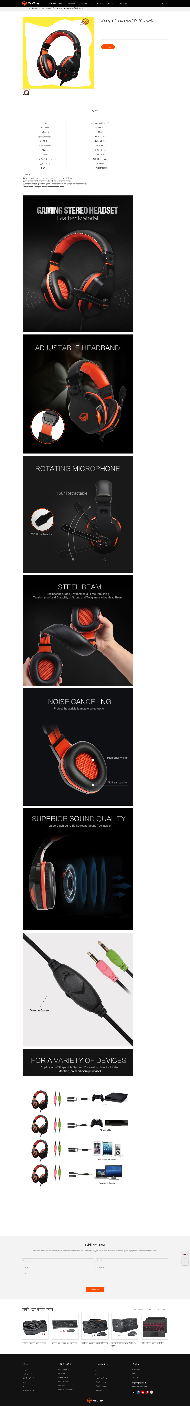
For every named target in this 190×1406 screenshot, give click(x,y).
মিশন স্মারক (61, 1385)
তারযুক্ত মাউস (99, 1390)
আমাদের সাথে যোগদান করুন (65, 1389)
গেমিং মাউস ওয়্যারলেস (101, 1386)
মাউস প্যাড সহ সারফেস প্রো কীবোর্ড (153, 1343)
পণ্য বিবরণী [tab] (95, 111)
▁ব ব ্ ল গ (135, 1377)
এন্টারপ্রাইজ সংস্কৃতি (63, 1377)
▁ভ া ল (24, 1382)
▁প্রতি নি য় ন (149, 1309)
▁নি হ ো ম (25, 1370)
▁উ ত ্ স (25, 1386)
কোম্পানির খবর (136, 1370)
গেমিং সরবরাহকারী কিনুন (49, 8)
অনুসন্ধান (108, 47)
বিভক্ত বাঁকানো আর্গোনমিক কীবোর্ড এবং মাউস (123, 1344)
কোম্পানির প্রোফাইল (63, 1370)
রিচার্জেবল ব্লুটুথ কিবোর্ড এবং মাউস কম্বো (64, 1343)
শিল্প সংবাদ (134, 1374)
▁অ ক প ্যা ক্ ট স (28, 1390)
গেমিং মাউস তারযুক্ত (100, 1382)
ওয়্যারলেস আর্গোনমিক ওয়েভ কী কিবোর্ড (34, 1343)
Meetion (25, 8)
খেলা (96, 1370)
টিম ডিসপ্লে (61, 1374)
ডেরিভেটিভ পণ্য (35, 8)
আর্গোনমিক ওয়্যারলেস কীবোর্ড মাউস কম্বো (94, 1343)
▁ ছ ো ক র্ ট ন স (137, 1309)
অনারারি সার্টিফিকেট (63, 1381)
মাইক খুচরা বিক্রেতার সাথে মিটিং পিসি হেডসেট (72, 8)
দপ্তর (96, 1374)
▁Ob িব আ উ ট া (28, 1378)
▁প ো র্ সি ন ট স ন (161, 1309)
